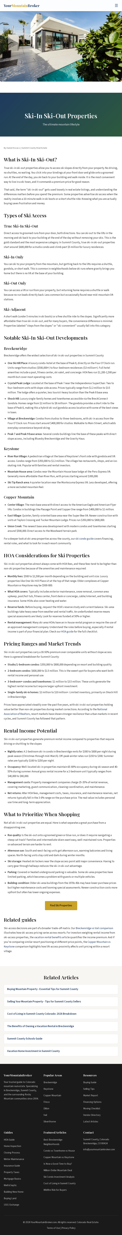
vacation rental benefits (48, 937)
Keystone (48, 1089)
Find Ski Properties (61, 905)
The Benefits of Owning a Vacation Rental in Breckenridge (40, 1026)
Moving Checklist (91, 1108)
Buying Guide (89, 1082)
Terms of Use (53, 1228)
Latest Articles (90, 1121)
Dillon (46, 1108)
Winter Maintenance (14, 1159)
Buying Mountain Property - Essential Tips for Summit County (42, 989)
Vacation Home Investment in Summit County (33, 1051)
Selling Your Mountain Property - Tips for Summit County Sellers (44, 1002)
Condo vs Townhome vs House (59, 1150)
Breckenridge (50, 1082)
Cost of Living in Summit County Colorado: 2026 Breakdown (41, 1014)
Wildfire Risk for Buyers (55, 1190)
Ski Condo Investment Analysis (59, 1177)
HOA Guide (9, 1139)
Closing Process (12, 1152)
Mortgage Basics (12, 1179)
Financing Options (92, 1102)
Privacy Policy (68, 1228)
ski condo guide (84, 539)
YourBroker (22, 5)
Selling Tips (89, 1089)
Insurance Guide (12, 1165)
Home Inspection (12, 1146)
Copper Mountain (52, 1095)
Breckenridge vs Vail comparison (94, 928)
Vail (45, 1115)
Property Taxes (11, 1172)
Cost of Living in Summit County (60, 1183)
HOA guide (67, 632)
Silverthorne (50, 1121)
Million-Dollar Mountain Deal (58, 1170)
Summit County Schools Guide (24, 1039)
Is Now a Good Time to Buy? (58, 1164)
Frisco (47, 1102)
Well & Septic (10, 1185)
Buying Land (10, 1198)
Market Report (90, 1095)
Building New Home (14, 1192)
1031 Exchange (11, 1204)
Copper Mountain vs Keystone (59, 1157)
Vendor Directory (92, 1115)
